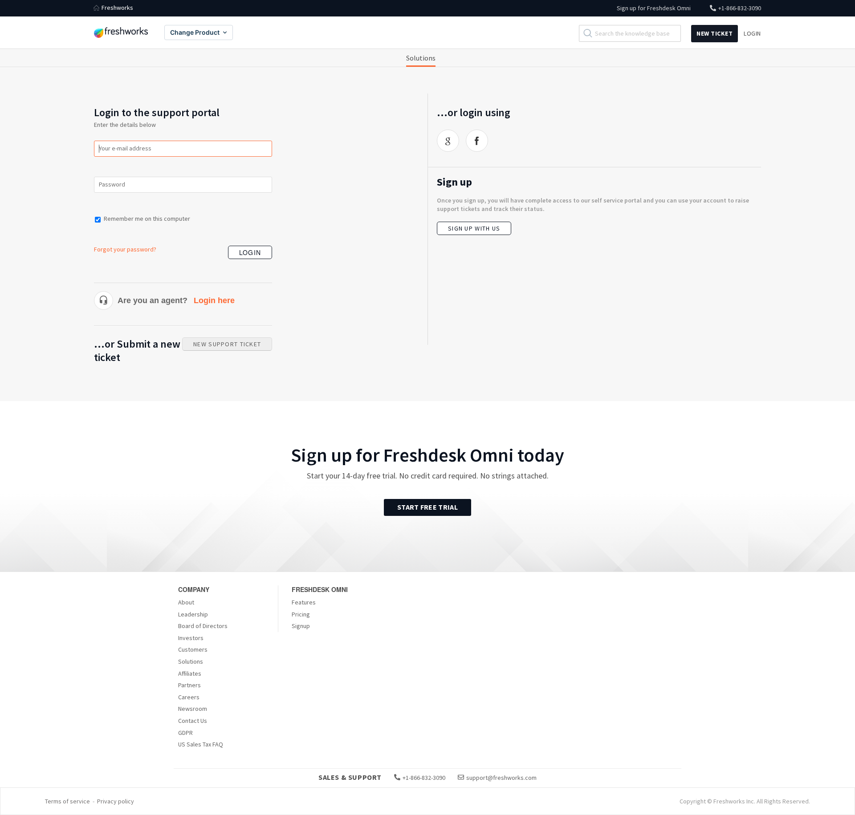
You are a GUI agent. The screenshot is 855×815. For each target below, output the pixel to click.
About (186, 602)
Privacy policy (115, 801)
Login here (214, 300)
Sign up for (654, 8)
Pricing (301, 614)
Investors (191, 638)
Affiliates (189, 673)
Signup (301, 626)
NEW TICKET (714, 33)
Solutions (421, 57)
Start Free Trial (427, 507)
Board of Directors (203, 626)
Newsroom (192, 709)
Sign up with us (474, 228)
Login (250, 252)
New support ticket (227, 344)
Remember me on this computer (147, 219)
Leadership (193, 614)
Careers (189, 697)
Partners (189, 685)
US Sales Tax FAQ (200, 744)
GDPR (185, 733)
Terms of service (67, 801)
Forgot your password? (125, 249)
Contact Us (192, 721)
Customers (193, 649)
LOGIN (752, 33)
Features (304, 602)
